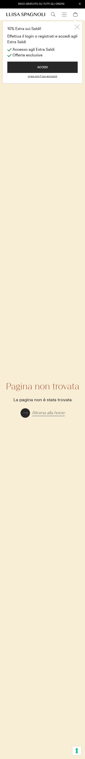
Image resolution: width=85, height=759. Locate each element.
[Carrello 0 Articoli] (75, 14)
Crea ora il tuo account (42, 76)
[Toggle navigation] (64, 14)
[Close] (77, 26)
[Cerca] (53, 14)
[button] (42, 412)
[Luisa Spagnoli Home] (26, 14)
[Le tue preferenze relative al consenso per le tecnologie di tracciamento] (76, 750)
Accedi (42, 67)
